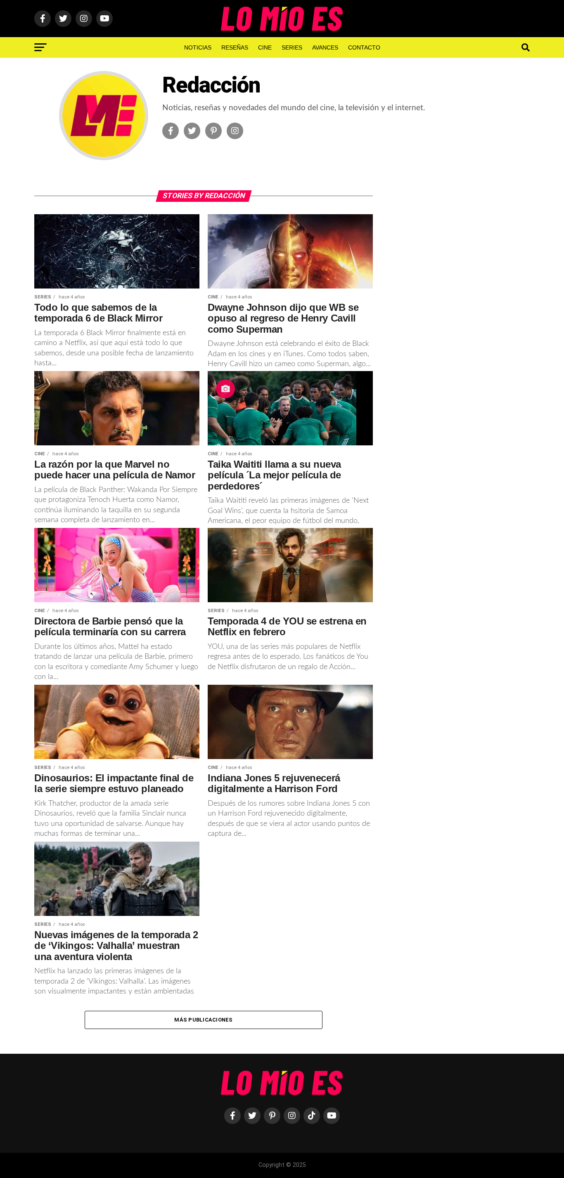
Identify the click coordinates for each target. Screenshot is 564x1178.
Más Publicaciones (203, 1020)
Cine (265, 47)
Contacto (364, 47)
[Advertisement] (459, 326)
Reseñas (234, 47)
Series (292, 47)
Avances (325, 47)
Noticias (197, 47)
